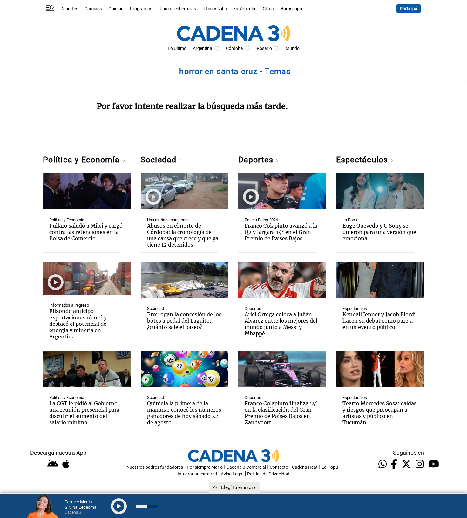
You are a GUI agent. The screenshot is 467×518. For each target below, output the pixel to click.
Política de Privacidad (268, 474)
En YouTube (244, 8)
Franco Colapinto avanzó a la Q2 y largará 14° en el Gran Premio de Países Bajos (281, 232)
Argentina (202, 48)
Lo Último (177, 48)
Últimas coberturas (177, 8)
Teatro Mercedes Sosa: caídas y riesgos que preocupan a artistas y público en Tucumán (379, 413)
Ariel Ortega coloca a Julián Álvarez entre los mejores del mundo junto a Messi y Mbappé (281, 324)
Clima (268, 8)
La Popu (349, 219)
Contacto (279, 467)
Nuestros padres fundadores (154, 467)
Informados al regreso (69, 305)
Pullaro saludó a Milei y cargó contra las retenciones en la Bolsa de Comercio (86, 232)
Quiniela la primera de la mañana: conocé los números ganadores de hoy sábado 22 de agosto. (184, 413)
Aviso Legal (232, 474)
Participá (408, 8)
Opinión (116, 8)
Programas (141, 8)
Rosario (264, 48)
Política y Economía (82, 159)
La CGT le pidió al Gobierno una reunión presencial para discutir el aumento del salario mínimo (84, 413)
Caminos (93, 8)
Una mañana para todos (168, 219)
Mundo (293, 48)
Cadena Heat (305, 467)
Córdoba (234, 48)
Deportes (69, 8)
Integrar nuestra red (197, 474)
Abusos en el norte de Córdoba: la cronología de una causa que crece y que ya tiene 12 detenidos (182, 235)
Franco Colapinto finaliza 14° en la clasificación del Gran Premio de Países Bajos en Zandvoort (281, 413)
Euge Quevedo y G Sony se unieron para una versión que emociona (379, 232)
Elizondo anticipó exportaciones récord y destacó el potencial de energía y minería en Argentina (78, 324)
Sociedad (160, 159)
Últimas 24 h (214, 8)
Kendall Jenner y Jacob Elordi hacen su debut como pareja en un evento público (379, 320)
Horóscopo (291, 8)
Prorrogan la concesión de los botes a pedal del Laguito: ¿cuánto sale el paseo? (184, 320)
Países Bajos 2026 (261, 219)
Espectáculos (363, 159)
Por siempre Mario (205, 467)
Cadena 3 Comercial (246, 467)
